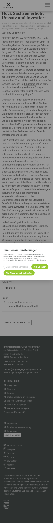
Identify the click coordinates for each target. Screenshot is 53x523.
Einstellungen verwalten (17, 266)
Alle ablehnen (40, 266)
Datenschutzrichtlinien (11, 260)
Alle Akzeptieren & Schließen (19, 272)
